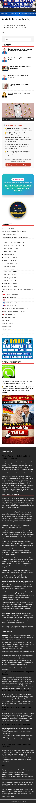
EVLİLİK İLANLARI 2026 (8, 332)
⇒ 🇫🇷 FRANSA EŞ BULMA (9, 306)
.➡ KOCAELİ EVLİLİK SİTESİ (9, 272)
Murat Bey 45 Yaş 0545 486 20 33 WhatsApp (18, 76)
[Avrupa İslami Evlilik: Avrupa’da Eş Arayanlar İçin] (5, 70)
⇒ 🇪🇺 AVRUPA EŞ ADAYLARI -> (10, 303)
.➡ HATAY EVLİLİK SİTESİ (9, 260)
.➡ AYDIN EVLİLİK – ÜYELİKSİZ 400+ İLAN (13, 243)
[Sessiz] (29, 119)
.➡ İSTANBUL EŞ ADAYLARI (9, 263)
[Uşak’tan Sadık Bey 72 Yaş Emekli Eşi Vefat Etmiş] (4, 61)
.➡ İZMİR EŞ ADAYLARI (8, 266)
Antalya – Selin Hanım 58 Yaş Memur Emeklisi (19, 93)
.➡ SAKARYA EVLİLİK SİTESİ (9, 286)
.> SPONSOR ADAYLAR (8, 228)
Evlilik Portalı (23, 801)
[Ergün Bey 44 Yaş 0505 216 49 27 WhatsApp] (5, 88)
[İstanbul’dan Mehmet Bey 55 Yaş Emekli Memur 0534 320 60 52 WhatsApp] (4, 52)
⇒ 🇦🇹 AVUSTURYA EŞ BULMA (10, 294)
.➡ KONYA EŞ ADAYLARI (9, 275)
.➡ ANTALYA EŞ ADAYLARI (9, 240)
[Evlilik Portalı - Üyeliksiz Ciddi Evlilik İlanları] (18, 7)
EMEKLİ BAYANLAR (7, 323)
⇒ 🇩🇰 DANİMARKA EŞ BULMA (10, 300)
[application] (18, 112)
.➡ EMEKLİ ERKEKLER (8, 254)
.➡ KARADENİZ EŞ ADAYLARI (10, 269)
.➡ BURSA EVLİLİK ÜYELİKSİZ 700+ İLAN (13, 246)
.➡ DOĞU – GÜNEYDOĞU (9, 251)
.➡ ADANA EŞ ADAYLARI (9, 234)
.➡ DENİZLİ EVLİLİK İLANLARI (10, 248)
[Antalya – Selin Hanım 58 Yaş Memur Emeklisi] (4, 96)
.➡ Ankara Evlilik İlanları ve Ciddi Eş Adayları (15, 237)
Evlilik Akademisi (6, 329)
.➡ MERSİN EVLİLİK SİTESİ (9, 280)
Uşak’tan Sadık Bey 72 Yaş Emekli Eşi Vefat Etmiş (21, 58)
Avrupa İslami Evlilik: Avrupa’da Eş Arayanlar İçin (20, 67)
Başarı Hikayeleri (7, 320)
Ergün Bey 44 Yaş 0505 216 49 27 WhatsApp (19, 85)
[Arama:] (18, 39)
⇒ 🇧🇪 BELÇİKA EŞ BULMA (9, 297)
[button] (34, 10)
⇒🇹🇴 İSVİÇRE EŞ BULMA (8, 314)
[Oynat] (4, 119)
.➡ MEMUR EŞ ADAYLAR (9, 278)
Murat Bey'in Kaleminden (9, 335)
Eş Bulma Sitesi (6, 326)
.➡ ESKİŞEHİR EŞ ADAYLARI (9, 257)
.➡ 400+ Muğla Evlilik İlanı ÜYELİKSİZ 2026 (14, 231)
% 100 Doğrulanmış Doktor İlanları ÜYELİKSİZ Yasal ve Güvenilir (17, 290)
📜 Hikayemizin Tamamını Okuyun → (18, 165)
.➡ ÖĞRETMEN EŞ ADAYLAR (10, 283)
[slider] (17, 119)
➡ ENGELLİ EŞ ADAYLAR (8, 317)
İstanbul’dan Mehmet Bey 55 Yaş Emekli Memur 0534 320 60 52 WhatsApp (20, 49)
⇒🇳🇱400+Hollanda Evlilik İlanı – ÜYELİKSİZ (14, 311)
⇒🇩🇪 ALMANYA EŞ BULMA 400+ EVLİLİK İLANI (15, 308)
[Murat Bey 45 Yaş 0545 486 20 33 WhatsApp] (4, 79)
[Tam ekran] (32, 119)
